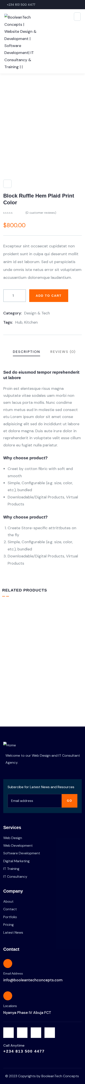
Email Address (13, 973)
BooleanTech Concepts (60, 1076)
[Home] (9, 745)
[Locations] (7, 995)
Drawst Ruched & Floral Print (42, 672)
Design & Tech (37, 313)
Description (26, 351)
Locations (10, 1006)
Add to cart (49, 295)
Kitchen (31, 322)
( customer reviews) (41, 213)
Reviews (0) (63, 351)
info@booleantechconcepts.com (33, 980)
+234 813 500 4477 (24, 1051)
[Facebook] (22, 1032)
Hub (18, 322)
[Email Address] (7, 963)
